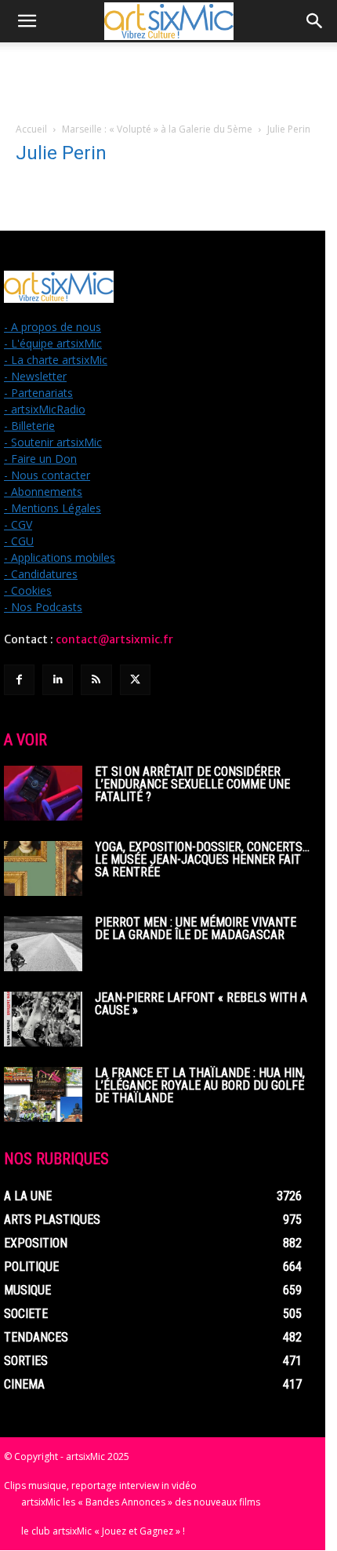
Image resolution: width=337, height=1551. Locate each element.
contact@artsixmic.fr (114, 639)
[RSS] (96, 679)
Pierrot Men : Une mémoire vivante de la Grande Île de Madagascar (195, 928)
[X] (135, 679)
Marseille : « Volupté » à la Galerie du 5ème (157, 129)
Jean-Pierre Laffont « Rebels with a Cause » (201, 1004)
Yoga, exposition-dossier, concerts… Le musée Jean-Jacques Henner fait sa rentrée (202, 859)
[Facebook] (19, 679)
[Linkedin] (57, 679)
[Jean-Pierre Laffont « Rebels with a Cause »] (43, 1019)
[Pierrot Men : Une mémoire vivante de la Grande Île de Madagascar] (43, 943)
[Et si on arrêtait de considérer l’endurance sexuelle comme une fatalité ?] (43, 793)
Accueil (31, 129)
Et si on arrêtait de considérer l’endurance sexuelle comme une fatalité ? (192, 784)
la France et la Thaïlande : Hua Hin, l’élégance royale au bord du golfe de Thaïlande (200, 1085)
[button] (27, 21)
